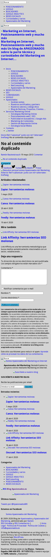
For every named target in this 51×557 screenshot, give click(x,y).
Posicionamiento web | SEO (23, 116)
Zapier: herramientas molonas (17, 189)
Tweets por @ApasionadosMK (14, 504)
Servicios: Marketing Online (18, 111)
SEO (7, 92)
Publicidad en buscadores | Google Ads (28, 119)
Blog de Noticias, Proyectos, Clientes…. (28, 109)
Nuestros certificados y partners (25, 104)
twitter (11, 131)
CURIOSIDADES (12, 95)
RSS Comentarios (21, 523)
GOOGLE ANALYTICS (15, 14)
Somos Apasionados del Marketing (21, 514)
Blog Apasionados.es (17, 489)
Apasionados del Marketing (18, 21)
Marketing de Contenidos (22, 121)
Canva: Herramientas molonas (17, 203)
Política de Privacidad (16, 526)
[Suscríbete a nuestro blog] (25, 372)
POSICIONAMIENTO (15, 7)
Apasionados (11, 100)
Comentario (7, 268)
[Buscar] (2, 2)
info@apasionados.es (10, 528)
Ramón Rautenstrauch (11, 154)
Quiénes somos (17, 102)
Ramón (30, 521)
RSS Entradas (7, 523)
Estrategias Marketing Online (24, 114)
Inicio (8, 69)
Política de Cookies (36, 526)
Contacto (10, 128)
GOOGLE (9, 9)
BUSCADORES (12, 11)
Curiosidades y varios (15, 18)
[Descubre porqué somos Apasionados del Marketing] (25, 170)
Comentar (38, 154)
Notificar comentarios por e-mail (18, 288)
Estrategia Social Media (21, 126)
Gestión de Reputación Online (24, 123)
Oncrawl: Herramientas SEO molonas (26, 452)
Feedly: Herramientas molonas (18, 217)
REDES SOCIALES (13, 16)
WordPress (18, 537)
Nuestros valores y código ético (25, 107)
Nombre (5, 293)
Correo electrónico (10, 297)
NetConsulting (17, 85)
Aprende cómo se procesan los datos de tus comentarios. (24, 352)
